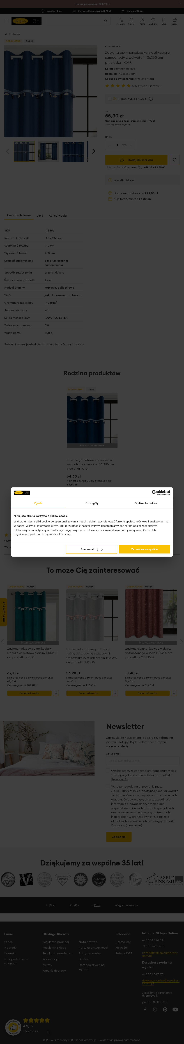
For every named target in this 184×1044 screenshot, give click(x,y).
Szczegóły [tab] (92, 502)
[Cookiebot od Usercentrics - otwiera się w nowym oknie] (154, 492)
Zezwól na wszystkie (144, 549)
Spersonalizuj (89, 549)
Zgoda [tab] (38, 502)
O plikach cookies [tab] (146, 502)
